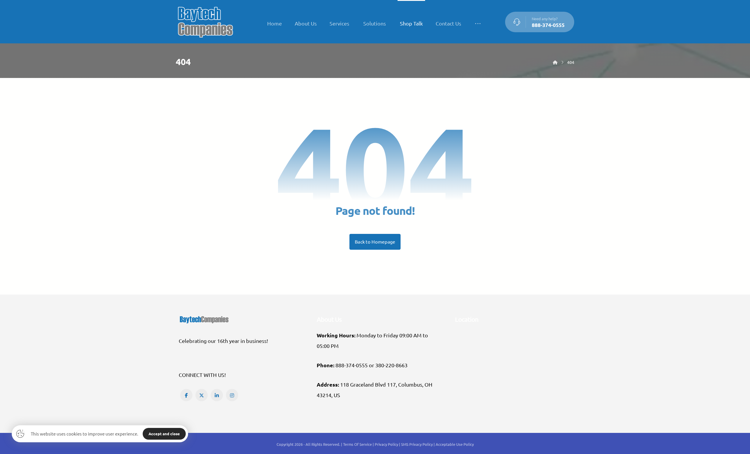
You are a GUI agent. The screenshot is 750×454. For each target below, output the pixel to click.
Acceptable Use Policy (455, 444)
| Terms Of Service (357, 444)
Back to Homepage (375, 241)
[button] (478, 23)
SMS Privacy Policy (417, 444)
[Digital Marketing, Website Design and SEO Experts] (205, 22)
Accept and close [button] (164, 433)
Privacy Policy (387, 444)
